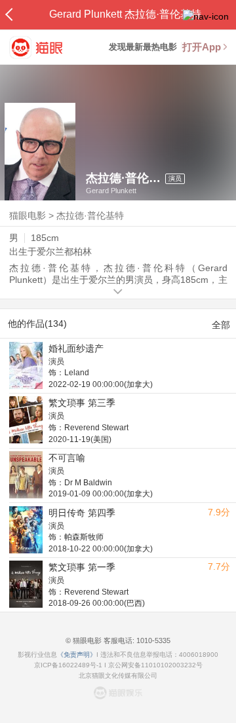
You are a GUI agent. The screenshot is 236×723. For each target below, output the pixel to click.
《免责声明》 (76, 654)
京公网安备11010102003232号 (155, 665)
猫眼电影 (27, 215)
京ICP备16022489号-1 (68, 665)
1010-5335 (152, 640)
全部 (221, 325)
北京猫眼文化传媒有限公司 (118, 675)
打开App (201, 46)
